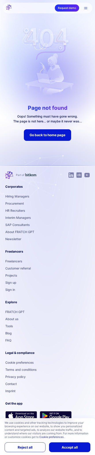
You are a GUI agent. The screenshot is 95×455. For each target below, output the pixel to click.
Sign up (10, 282)
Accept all (70, 447)
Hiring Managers (17, 196)
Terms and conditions (21, 369)
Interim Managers (18, 218)
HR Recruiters (15, 210)
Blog (8, 333)
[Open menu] (86, 8)
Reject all (25, 447)
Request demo (67, 8)
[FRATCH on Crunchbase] (79, 175)
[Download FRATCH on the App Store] (21, 416)
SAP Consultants (17, 225)
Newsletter (13, 239)
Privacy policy (15, 377)
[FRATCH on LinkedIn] (71, 175)
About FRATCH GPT (19, 232)
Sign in (10, 289)
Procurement (14, 203)
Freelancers (13, 261)
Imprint (10, 391)
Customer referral (18, 268)
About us (12, 319)
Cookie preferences (19, 362)
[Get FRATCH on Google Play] (56, 416)
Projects (11, 275)
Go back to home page (47, 135)
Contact (11, 384)
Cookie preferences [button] (51, 437)
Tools (9, 326)
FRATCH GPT (15, 312)
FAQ (8, 340)
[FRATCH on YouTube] (87, 175)
